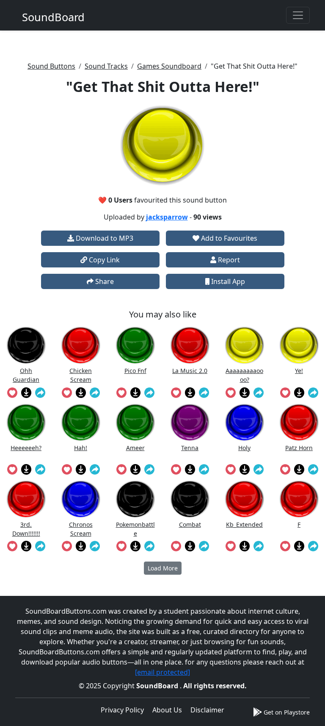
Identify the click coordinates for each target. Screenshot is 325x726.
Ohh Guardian (26, 375)
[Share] (40, 392)
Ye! (299, 371)
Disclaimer (207, 710)
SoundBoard (158, 685)
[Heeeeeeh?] (26, 422)
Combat (190, 524)
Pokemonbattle (135, 528)
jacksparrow (167, 217)
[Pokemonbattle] (135, 499)
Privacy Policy (122, 710)
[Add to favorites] (12, 392)
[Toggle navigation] (298, 15)
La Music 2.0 (189, 371)
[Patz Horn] (299, 422)
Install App (227, 281)
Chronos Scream (81, 528)
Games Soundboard (169, 66)
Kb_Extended (244, 524)
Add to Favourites (228, 238)
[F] (299, 499)
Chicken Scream (80, 375)
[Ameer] (135, 422)
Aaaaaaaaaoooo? (244, 375)
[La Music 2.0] (190, 345)
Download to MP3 (103, 238)
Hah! (80, 448)
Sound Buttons (51, 66)
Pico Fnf (135, 371)
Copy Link (103, 259)
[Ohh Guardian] (26, 345)
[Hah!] (81, 422)
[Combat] (190, 499)
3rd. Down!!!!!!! (26, 528)
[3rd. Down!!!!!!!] (26, 499)
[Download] (26, 392)
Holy (244, 448)
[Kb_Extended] (244, 499)
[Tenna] (190, 422)
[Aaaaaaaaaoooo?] (244, 345)
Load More (163, 568)
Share (104, 281)
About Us (167, 710)
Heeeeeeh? (26, 448)
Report (228, 259)
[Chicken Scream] (81, 345)
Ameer (135, 448)
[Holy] (244, 422)
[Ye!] (299, 345)
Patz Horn (299, 448)
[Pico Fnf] (135, 345)
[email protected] (162, 672)
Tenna (189, 448)
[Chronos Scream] (81, 499)
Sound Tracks (106, 66)
